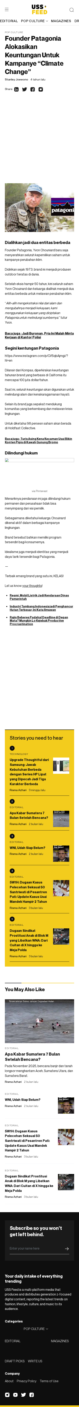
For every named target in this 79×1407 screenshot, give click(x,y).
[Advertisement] (39, 141)
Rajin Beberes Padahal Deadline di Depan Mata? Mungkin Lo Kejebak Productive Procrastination (39, 621)
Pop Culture (14, 32)
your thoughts (32, 586)
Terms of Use (49, 1381)
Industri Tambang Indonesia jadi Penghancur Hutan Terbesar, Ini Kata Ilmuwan (41, 608)
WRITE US (35, 1361)
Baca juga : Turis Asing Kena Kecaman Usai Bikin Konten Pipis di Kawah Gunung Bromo (38, 440)
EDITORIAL (12, 1341)
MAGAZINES (60, 1341)
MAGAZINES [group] (61, 21)
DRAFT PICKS (15, 1361)
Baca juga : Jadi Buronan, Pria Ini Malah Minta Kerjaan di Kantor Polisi (39, 335)
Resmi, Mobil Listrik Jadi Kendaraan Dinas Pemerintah (39, 597)
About (9, 1381)
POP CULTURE (33, 21)
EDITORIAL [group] (9, 21)
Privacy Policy (26, 1381)
